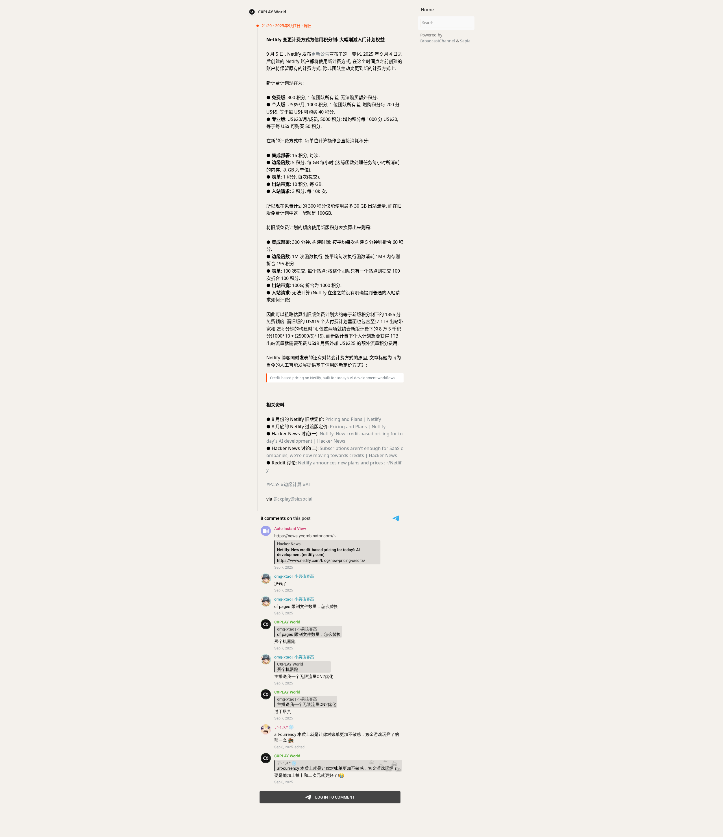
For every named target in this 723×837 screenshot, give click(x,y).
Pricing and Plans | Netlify (353, 419)
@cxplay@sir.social (292, 499)
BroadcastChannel (438, 41)
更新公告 (320, 54)
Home (427, 9)
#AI (306, 484)
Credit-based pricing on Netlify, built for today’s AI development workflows (332, 377)
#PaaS (273, 484)
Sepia (465, 41)
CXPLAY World (272, 11)
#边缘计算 (291, 484)
